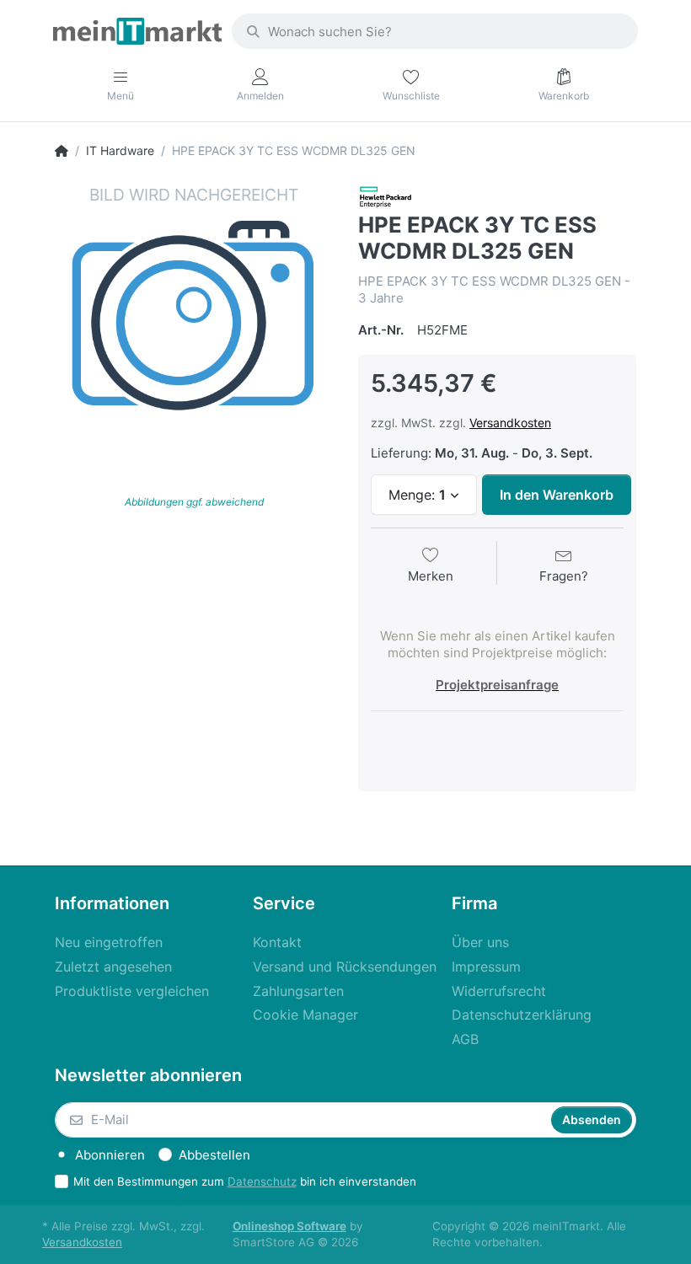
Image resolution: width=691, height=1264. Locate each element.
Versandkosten (510, 422)
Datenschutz (262, 1181)
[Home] (61, 150)
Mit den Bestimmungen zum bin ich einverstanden (244, 1181)
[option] (194, 323)
